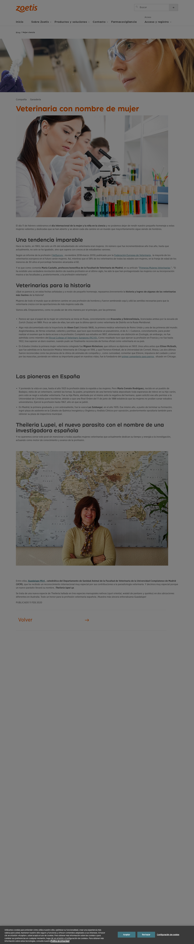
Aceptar (126, 935)
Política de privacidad (60, 941)
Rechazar (146, 935)
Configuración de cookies (168, 935)
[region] (97, 935)
